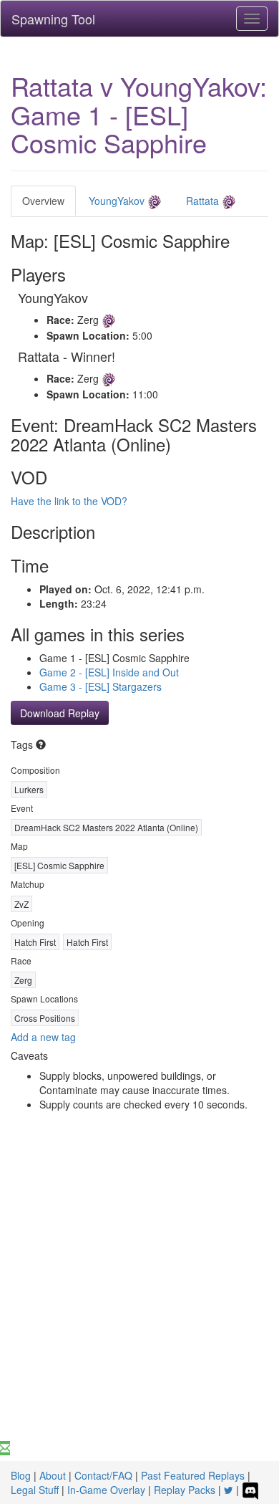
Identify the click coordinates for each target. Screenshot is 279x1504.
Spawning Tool (53, 18)
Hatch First (35, 942)
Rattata (204, 200)
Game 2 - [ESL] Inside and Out (109, 672)
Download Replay (59, 713)
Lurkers (29, 789)
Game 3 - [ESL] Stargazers (100, 686)
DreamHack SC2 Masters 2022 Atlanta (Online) (106, 827)
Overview (43, 200)
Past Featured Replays (193, 1475)
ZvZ (21, 904)
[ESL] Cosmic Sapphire (59, 865)
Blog (21, 1475)
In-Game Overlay (106, 1490)
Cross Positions (44, 1018)
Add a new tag (43, 1037)
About (52, 1475)
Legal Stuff (35, 1490)
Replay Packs (184, 1490)
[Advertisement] (139, 1294)
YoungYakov (118, 200)
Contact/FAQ (103, 1475)
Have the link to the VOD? (69, 501)
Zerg (23, 980)
